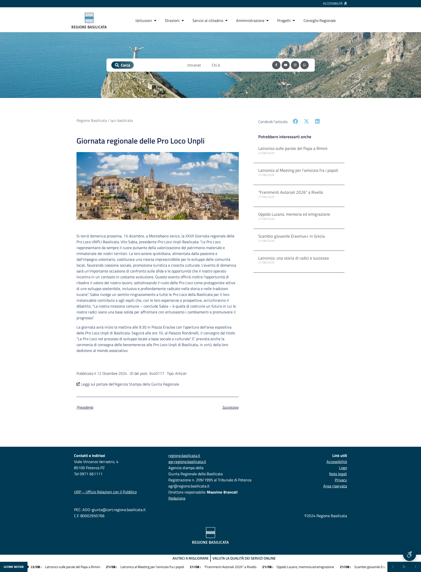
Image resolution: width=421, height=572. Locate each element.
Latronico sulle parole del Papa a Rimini (292, 148)
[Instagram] (295, 65)
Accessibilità (336, 462)
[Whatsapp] (304, 65)
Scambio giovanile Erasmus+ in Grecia (291, 236)
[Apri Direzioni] (183, 20)
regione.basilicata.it (184, 455)
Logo (343, 468)
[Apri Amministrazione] (267, 20)
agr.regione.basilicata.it (187, 462)
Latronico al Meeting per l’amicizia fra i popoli (298, 170)
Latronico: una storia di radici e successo (293, 258)
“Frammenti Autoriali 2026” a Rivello (290, 192)
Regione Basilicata (92, 120)
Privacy (341, 480)
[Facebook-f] (276, 65)
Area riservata (335, 486)
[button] (295, 121)
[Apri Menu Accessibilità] (409, 554)
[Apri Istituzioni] (155, 20)
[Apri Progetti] (294, 20)
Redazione (176, 498)
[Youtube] (286, 65)
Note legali (338, 474)
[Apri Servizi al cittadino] (226, 20)
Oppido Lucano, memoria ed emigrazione (294, 214)
